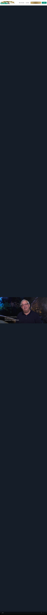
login (44, 2)
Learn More (27, 2)
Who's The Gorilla (21, 2)
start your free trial (36, 2)
